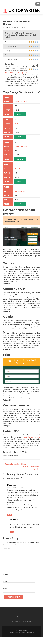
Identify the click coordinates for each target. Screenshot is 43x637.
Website (6, 588)
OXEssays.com (20, 124)
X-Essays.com (20, 191)
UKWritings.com (21, 101)
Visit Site (20, 114)
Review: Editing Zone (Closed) (15, 464)
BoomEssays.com (21, 169)
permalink (17, 455)
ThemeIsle (30, 632)
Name (6, 574)
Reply (9, 515)
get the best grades (16, 73)
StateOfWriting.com (22, 146)
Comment (7, 548)
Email (5, 581)
